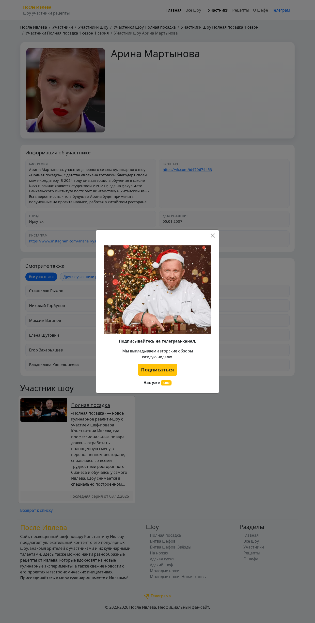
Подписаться (157, 369)
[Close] (213, 235)
